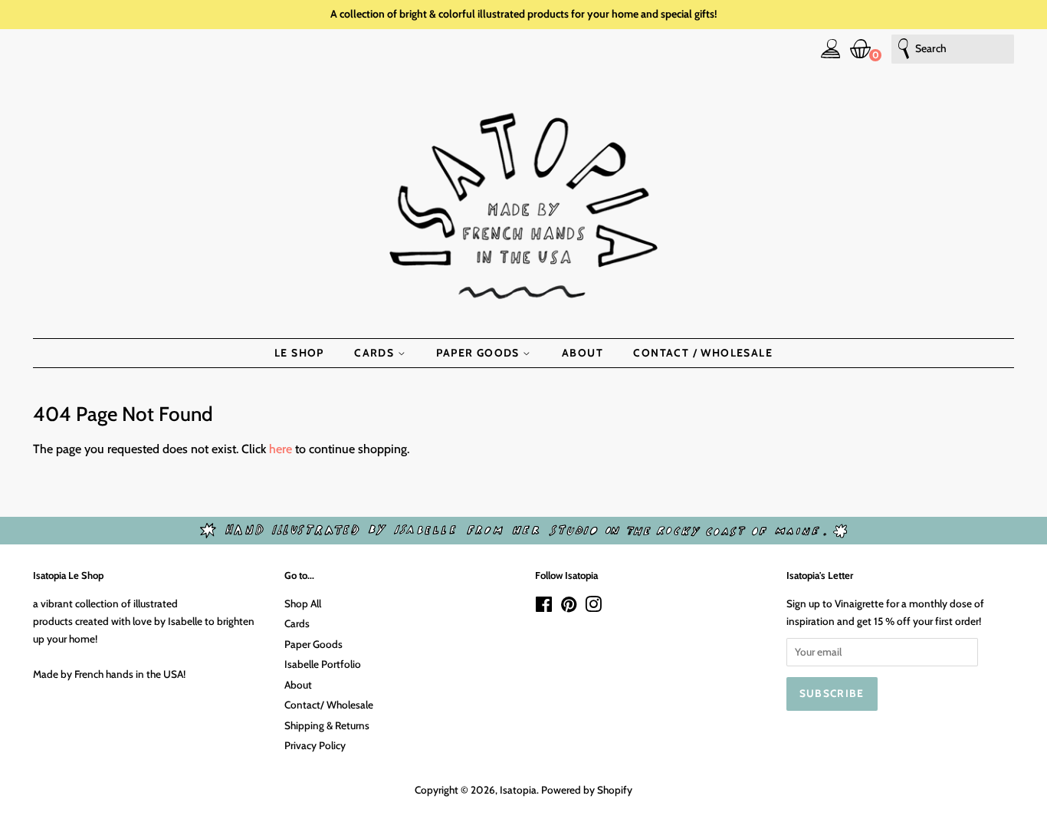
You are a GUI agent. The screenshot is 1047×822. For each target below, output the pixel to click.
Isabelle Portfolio (322, 664)
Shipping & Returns (326, 725)
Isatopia (518, 790)
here (280, 449)
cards (375, 353)
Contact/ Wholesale (328, 705)
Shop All (302, 603)
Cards (297, 623)
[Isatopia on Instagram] (593, 607)
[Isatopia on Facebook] (544, 607)
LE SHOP (299, 353)
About (298, 685)
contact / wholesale (703, 353)
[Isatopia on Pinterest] (568, 607)
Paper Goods (313, 644)
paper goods (479, 353)
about (582, 353)
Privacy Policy (315, 745)
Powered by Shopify (586, 790)
